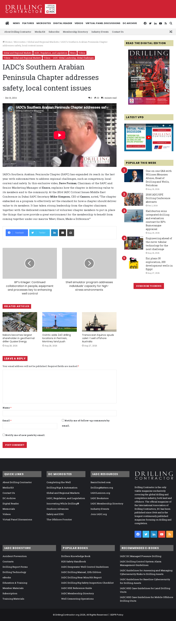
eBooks (7, 577)
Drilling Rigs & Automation (62, 487)
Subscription (10, 593)
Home (8, 41)
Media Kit (40, 31)
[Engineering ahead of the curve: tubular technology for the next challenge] (133, 243)
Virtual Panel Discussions (103, 23)
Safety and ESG (55, 514)
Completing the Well (59, 482)
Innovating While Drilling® (63, 503)
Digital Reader (62, 23)
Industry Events (100, 31)
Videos (79, 23)
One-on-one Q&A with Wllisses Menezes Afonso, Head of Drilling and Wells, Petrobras (159, 178)
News (16, 23)
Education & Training (15, 582)
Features (28, 23)
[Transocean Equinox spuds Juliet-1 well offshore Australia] (99, 322)
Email (7, 420)
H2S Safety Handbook (73, 561)
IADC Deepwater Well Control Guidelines (85, 566)
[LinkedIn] (54, 232)
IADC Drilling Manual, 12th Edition (81, 572)
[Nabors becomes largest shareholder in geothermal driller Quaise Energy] (20, 322)
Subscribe (54, 31)
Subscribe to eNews (148, 286)
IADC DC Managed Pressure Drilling (140, 556)
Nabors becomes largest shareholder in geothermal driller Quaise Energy (19, 338)
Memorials (9, 508)
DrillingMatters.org (102, 487)
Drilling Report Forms (15, 566)
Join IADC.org (99, 514)
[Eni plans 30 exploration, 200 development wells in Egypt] (133, 263)
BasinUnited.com (101, 482)
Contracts (8, 561)
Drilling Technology (14, 572)
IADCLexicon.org (100, 492)
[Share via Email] (62, 232)
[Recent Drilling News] (148, 103)
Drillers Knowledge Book (75, 556)
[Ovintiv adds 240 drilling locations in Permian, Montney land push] (59, 322)
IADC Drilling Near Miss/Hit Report (81, 577)
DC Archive (130, 23)
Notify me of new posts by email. (25, 435)
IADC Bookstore (100, 498)
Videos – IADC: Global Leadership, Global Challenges (69, 57)
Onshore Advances (58, 508)
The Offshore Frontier (59, 519)
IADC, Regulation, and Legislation (50, 52)
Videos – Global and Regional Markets (22, 57)
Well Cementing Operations (77, 598)
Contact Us (118, 31)
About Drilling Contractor (17, 31)
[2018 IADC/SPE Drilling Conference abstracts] (133, 199)
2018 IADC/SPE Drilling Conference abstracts (158, 198)
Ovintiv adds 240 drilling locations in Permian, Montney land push (56, 338)
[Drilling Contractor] (29, 9)
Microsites (20, 41)
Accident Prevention (15, 556)
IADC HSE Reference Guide (76, 588)
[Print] (70, 232)
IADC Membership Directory (107, 503)
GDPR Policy (116, 614)
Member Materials (13, 588)
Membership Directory (75, 31)
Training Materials (13, 598)
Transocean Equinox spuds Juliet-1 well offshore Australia (98, 338)
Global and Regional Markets (43, 41)
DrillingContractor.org (67, 614)
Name (7, 407)
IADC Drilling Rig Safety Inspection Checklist (87, 582)
